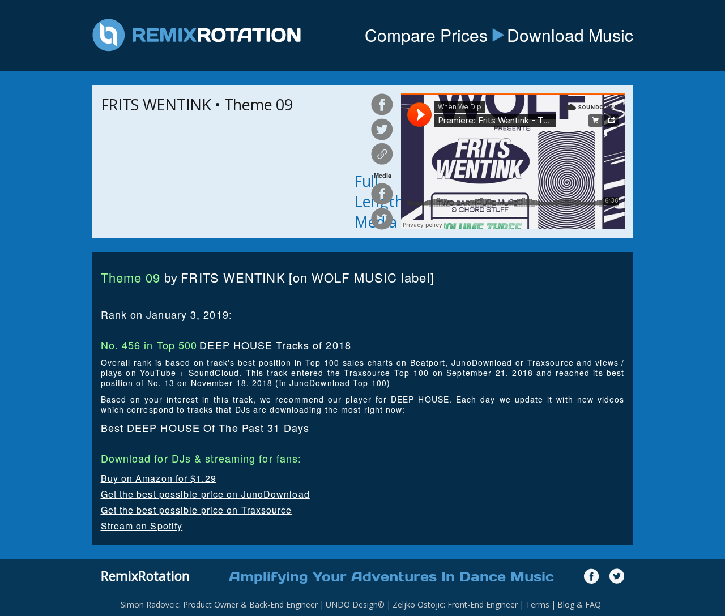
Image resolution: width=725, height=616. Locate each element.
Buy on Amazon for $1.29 (158, 478)
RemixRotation (145, 576)
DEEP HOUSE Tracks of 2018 (275, 344)
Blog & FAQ (579, 604)
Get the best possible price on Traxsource (196, 509)
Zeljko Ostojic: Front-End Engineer (455, 604)
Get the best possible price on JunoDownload (205, 493)
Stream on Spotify (142, 525)
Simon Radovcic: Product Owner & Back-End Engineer (219, 604)
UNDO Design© (355, 604)
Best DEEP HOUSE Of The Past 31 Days (205, 427)
